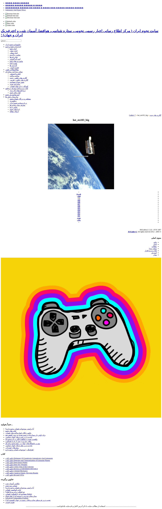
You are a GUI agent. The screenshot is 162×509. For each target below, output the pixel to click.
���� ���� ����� (17, 3)
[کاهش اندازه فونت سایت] (12, 18)
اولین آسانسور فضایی (13, 490)
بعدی (79, 218)
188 (78, 202)
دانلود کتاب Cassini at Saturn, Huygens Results (21, 473)
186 (78, 206)
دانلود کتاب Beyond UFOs (14, 475)
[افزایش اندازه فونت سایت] (12, 14)
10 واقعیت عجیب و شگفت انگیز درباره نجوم (21, 439)
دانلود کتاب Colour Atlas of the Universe (19, 467)
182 (78, 214)
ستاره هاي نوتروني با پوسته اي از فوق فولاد (21, 496)
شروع (79, 194)
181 (78, 216)
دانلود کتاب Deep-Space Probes (16, 462)
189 (78, 200)
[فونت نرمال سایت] (12, 16)
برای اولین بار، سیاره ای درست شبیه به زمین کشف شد (25, 435)
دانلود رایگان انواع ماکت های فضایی (18, 433)
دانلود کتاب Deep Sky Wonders (16, 465)
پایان (78, 220)
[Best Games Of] (81, 417)
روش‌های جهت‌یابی (12, 448)
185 (78, 208)
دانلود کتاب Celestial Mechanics (16, 471)
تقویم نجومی (9, 502)
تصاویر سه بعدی (11, 486)
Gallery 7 (132, 115)
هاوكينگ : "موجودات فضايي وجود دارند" (19, 450)
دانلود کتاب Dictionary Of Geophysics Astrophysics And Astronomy (29, 458)
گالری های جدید (155, 115)
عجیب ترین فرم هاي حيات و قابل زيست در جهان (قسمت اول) (28, 500)
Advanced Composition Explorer (16, 498)
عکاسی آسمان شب (12, 484)
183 (78, 212)
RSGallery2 (132, 232)
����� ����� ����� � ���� (23, 5)
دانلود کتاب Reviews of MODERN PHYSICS (21, 469)
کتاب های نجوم (10, 431)
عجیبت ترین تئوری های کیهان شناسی (18, 437)
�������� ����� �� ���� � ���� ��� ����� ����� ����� (44, 8)
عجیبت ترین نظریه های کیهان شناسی (18, 446)
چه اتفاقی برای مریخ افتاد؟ (15, 492)
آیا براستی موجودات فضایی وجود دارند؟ (19, 429)
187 (78, 204)
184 (78, 210)
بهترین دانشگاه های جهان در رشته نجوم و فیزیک (22, 443)
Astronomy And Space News (15, 10)
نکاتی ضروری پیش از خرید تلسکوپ (18, 441)
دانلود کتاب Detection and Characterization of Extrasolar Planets (27, 460)
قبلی (79, 196)
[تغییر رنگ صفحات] (10, 21)
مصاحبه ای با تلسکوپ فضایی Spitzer (18, 494)
